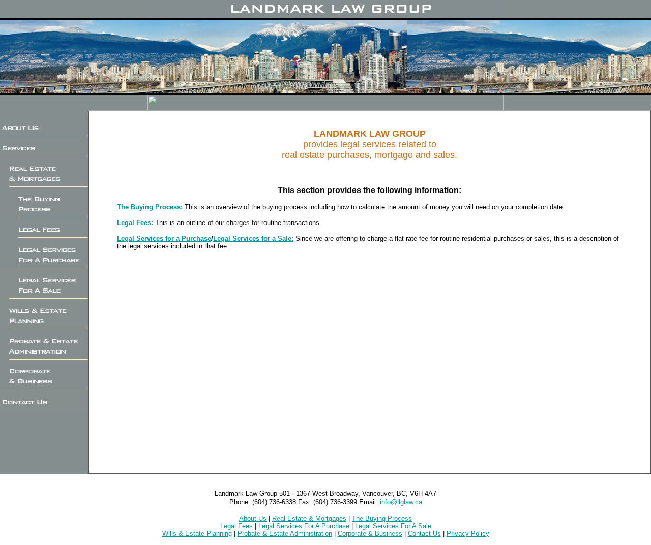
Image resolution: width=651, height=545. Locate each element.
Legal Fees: (135, 223)
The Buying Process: (150, 207)
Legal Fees (236, 526)
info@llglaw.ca (401, 502)
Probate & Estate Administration (285, 533)
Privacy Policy (468, 533)
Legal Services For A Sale (393, 526)
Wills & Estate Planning (197, 533)
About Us (253, 518)
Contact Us (424, 533)
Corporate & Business (370, 533)
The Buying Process (382, 518)
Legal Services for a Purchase (164, 238)
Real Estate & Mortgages (309, 518)
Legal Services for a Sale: (253, 238)
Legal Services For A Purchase (303, 526)
